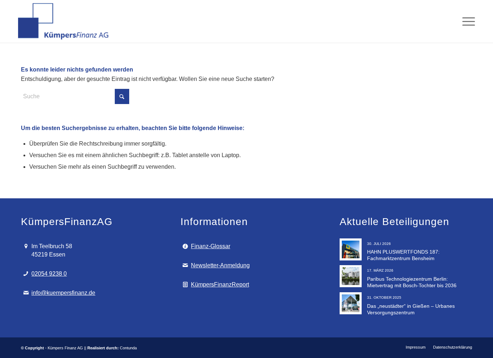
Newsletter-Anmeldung (220, 265)
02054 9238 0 (49, 274)
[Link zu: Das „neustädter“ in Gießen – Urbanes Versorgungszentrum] (350, 303)
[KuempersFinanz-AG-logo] (64, 21)
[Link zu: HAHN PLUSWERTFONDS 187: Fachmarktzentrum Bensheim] (350, 249)
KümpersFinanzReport (220, 284)
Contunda (128, 348)
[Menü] (466, 21)
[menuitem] (466, 21)
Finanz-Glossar (210, 246)
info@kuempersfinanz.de (63, 293)
